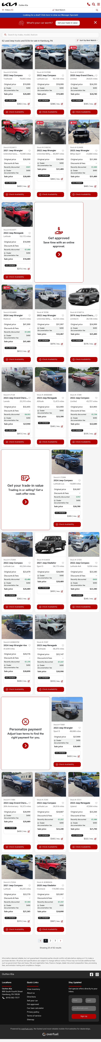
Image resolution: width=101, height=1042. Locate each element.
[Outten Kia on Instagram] (96, 974)
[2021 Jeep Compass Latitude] (17, 867)
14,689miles (75, 484)
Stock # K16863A (77, 72)
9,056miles (92, 566)
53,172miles (25, 236)
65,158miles (58, 79)
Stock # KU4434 (43, 560)
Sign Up (84, 1016)
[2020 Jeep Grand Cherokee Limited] (83, 57)
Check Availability (16, 112)
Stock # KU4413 (10, 147)
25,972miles (25, 319)
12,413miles (58, 401)
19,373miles (25, 806)
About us (31, 993)
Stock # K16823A (44, 147)
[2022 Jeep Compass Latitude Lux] (50, 57)
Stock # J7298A (60, 477)
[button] (88, 4)
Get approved (33, 1004)
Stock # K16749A (10, 72)
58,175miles (58, 566)
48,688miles (75, 731)
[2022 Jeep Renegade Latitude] (17, 214)
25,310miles (25, 401)
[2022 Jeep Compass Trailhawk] (17, 57)
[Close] (95, 22)
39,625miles (91, 79)
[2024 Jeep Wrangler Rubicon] (17, 297)
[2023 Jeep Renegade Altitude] (50, 379)
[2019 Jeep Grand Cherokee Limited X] (83, 297)
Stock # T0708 (42, 312)
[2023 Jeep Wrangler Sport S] (67, 709)
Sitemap (30, 1019)
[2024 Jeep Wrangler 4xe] (17, 626)
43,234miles (25, 566)
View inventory (33, 989)
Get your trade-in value (67, 23)
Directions (31, 997)
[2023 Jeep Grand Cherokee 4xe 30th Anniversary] (17, 784)
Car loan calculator (35, 1008)
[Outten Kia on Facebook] (90, 974)
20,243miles (25, 889)
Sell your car (32, 1001)
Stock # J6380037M (11, 642)
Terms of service (34, 1016)
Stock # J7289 (75, 395)
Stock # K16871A (77, 312)
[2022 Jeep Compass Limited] (83, 379)
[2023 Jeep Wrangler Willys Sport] (83, 132)
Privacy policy (33, 1012)
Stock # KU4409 (10, 312)
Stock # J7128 (9, 395)
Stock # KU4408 (76, 147)
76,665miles (25, 79)
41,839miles (9, 649)
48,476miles (58, 649)
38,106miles (91, 319)
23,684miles (91, 154)
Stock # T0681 (59, 725)
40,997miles (58, 154)
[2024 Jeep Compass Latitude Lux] (67, 462)
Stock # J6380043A (44, 882)
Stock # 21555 (76, 560)
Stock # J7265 (42, 800)
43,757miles (91, 401)
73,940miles (25, 154)
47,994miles (92, 806)
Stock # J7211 (75, 800)
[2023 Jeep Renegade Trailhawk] (50, 626)
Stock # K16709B (44, 72)
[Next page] (60, 941)
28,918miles (58, 806)
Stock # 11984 (9, 800)
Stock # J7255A (10, 882)
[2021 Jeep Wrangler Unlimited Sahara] (17, 132)
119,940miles (58, 889)
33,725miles (58, 319)
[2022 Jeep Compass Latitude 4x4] (83, 544)
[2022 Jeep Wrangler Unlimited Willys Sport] (50, 132)
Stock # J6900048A (44, 395)
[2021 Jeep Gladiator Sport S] (50, 544)
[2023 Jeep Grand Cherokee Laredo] (17, 379)
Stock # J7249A (10, 560)
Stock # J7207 (42, 642)
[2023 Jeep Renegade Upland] (83, 784)
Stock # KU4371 (10, 230)
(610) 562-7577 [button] (12, 998)
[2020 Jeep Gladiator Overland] (50, 867)
